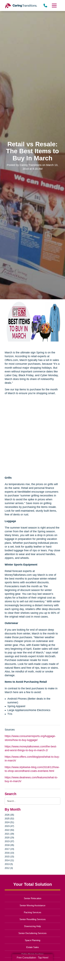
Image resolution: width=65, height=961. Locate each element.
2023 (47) (9, 826)
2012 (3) (9, 868)
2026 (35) (9, 814)
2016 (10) (9, 852)
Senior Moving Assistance (32, 905)
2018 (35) (9, 845)
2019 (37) (9, 841)
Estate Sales (32, 947)
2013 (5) (9, 864)
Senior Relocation (32, 898)
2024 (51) (9, 822)
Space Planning (32, 940)
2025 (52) (9, 818)
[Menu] (54, 5)
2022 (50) (9, 830)
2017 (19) (9, 849)
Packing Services (32, 912)
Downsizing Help (32, 926)
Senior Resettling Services (33, 919)
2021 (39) (9, 833)
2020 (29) (9, 837)
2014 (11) (9, 860)
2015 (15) (9, 856)
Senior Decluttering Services (32, 933)
